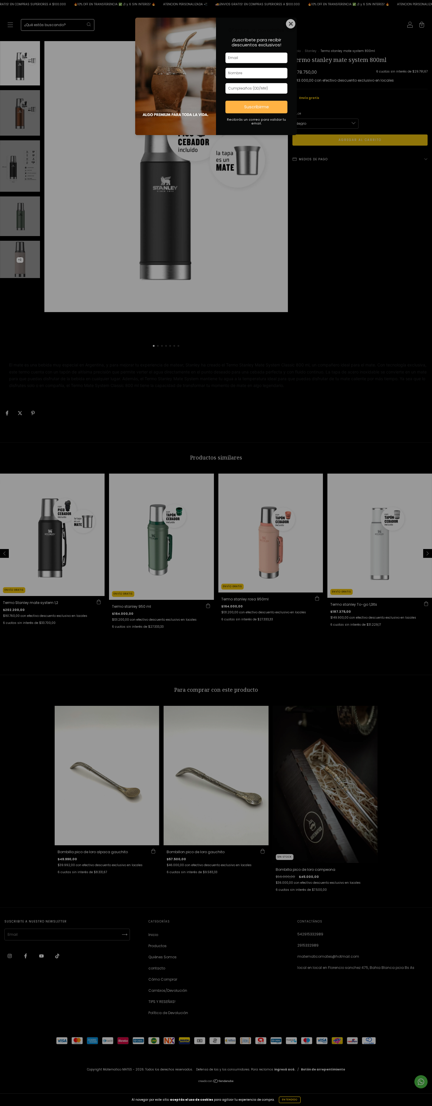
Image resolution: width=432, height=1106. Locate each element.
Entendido (289, 1099)
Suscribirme (256, 107)
